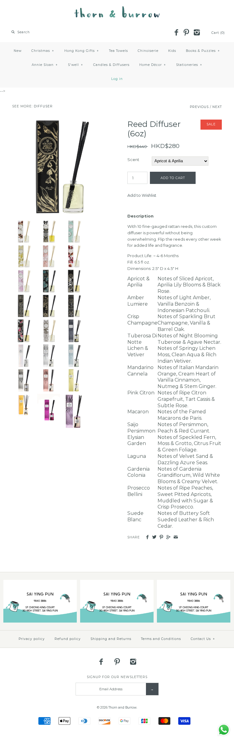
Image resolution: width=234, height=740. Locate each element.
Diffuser (43, 106)
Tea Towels (118, 51)
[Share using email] (176, 537)
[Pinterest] (186, 33)
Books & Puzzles (203, 51)
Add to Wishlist (141, 195)
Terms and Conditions (161, 639)
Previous (199, 107)
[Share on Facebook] (147, 537)
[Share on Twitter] (154, 537)
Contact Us (203, 639)
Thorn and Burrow (122, 707)
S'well (75, 65)
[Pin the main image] (161, 537)
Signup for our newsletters (117, 677)
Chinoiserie (148, 51)
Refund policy (68, 639)
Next (217, 107)
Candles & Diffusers (111, 65)
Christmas (42, 51)
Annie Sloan (45, 65)
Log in (117, 79)
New (18, 51)
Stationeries (189, 65)
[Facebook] (176, 33)
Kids (172, 51)
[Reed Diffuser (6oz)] (59, 122)
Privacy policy (32, 639)
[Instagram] (196, 33)
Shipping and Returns (110, 639)
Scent (133, 159)
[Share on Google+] (168, 537)
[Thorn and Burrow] (117, 9)
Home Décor (152, 65)
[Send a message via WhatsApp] (224, 730)
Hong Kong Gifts (81, 51)
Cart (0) (218, 33)
